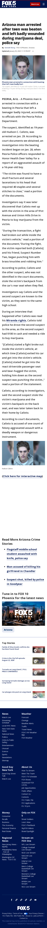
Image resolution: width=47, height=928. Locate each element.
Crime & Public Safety (8, 741)
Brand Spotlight (28, 831)
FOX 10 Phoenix (22, 48)
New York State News (8, 730)
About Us (27, 766)
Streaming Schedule (6, 721)
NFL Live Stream (28, 844)
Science (5, 751)
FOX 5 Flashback (28, 825)
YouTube (26, 900)
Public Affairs (27, 791)
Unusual (5, 748)
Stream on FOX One (27, 839)
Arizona (31, 48)
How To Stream (28, 770)
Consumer (6, 816)
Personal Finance (9, 828)
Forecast (25, 717)
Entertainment (8, 745)
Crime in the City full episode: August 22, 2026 (13, 659)
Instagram (16, 900)
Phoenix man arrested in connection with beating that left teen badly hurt (23, 83)
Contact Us (26, 794)
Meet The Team (28, 773)
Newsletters (7, 757)
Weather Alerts (28, 723)
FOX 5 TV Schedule (29, 776)
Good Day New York (7, 768)
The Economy (7, 825)
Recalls (5, 819)
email (35, 900)
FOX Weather (27, 738)
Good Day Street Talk (9, 774)
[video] (38, 649)
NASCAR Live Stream (27, 857)
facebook (12, 900)
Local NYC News (9, 725)
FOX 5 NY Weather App (29, 733)
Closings (25, 720)
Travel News (27, 729)
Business (5, 822)
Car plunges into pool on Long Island (16, 692)
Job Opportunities (29, 788)
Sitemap (5, 760)
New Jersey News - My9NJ (9, 845)
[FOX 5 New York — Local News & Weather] (9, 4)
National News (8, 734)
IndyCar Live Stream (26, 862)
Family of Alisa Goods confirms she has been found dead (15, 648)
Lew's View (26, 822)
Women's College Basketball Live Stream (29, 876)
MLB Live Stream (29, 853)
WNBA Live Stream (26, 882)
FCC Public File (27, 800)
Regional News (7, 839)
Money (6, 812)
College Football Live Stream (28, 848)
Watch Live (35, 4)
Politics (5, 737)
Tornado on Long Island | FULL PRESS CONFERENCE (14, 670)
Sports (4, 754)
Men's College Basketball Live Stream (28, 868)
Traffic (24, 726)
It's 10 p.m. (26, 806)
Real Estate (6, 831)
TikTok (21, 900)
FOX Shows (26, 779)
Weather (26, 713)
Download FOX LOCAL (28, 783)
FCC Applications (28, 803)
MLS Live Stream (28, 887)
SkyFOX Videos (28, 828)
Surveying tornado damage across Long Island (16, 682)
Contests (25, 797)
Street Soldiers (27, 819)
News (5, 713)
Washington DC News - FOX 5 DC (9, 858)
